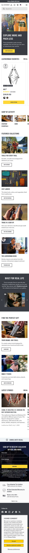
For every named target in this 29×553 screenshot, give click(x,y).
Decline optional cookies (14, 545)
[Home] (20, 118)
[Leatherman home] (6, 5)
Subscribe (14, 466)
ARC (5, 89)
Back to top (14, 501)
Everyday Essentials (5, 125)
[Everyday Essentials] (7, 118)
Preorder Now (7, 265)
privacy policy (10, 475)
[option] (4, 98)
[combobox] (14, 8)
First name (4, 452)
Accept (14, 541)
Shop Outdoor (7, 164)
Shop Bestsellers (9, 51)
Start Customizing (7, 383)
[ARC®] (13, 74)
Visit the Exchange (8, 231)
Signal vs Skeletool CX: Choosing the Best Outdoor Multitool (13, 411)
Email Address (5, 459)
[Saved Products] (14, 5)
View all (25, 59)
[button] (17, 5)
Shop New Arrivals (8, 198)
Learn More (6, 349)
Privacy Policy (12, 537)
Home (16, 124)
